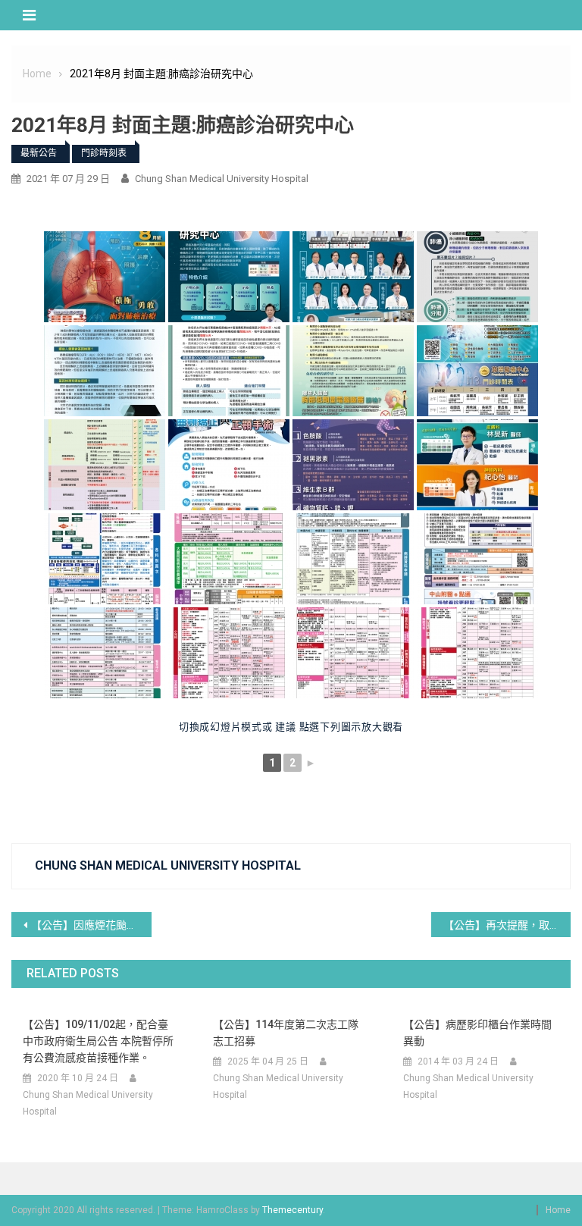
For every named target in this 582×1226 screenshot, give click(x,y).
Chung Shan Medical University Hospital (221, 178)
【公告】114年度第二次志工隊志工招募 (285, 1032)
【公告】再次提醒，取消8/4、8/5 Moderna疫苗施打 (507, 925)
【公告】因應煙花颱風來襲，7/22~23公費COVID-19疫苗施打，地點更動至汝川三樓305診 (91, 925)
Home (558, 1210)
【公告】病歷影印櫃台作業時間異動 (477, 1032)
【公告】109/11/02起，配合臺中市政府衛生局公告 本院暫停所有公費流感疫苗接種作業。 (98, 1041)
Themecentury (292, 1210)
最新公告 (38, 153)
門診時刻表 (104, 153)
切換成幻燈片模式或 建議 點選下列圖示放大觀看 (291, 726)
